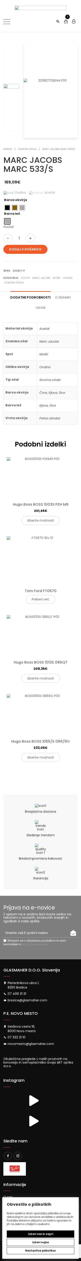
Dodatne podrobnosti (30, 297)
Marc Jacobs (41, 278)
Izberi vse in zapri (40, 1234)
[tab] (30, 296)
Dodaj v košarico (25, 249)
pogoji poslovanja (35, 944)
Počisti (9, 227)
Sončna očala (14, 282)
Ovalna (67, 278)
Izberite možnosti (40, 520)
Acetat (25, 278)
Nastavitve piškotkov (40, 1250)
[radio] (7, 207)
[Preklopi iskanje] (58, 22)
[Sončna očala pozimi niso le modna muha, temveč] (13, 1101)
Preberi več (40, 599)
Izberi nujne (40, 1242)
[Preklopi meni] (6, 21)
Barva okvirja (15, 200)
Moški (57, 278)
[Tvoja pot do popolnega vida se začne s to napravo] (13, 1121)
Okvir (40, 307)
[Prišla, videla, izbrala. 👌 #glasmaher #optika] (33, 1121)
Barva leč (12, 213)
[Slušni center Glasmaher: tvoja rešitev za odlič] (33, 1101)
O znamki (63, 297)
